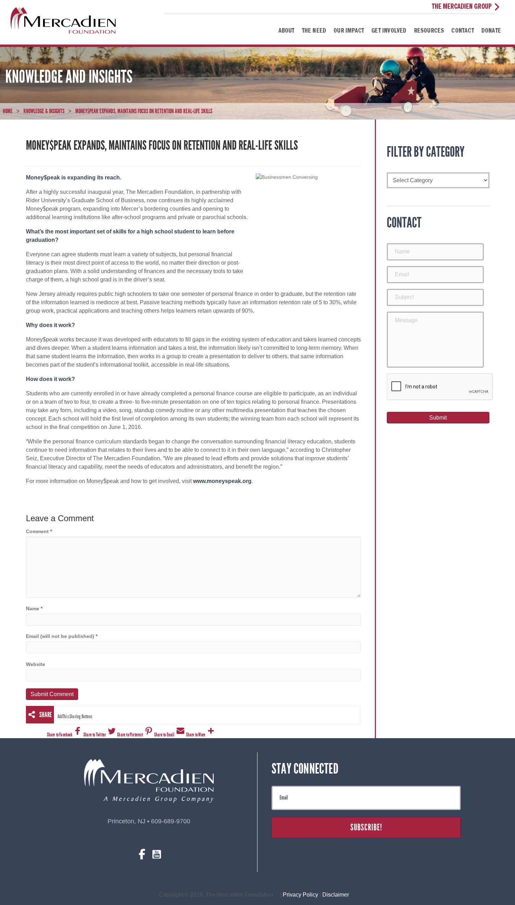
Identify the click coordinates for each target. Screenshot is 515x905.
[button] (65, 735)
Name (34, 608)
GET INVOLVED (388, 31)
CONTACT (462, 31)
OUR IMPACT (349, 31)
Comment (39, 531)
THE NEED (314, 31)
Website (35, 664)
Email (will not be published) (61, 636)
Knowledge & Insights (43, 111)
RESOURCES (429, 31)
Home (8, 111)
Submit (438, 418)
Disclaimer (335, 895)
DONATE (491, 31)
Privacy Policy (301, 895)
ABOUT (287, 31)
